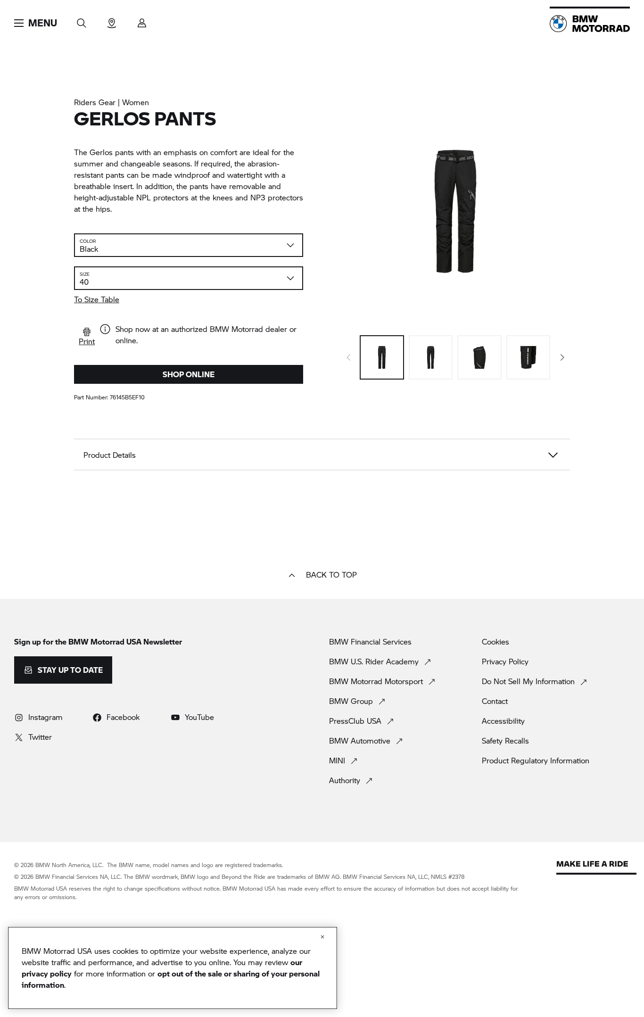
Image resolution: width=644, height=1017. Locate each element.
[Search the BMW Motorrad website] (81, 20)
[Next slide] (562, 357)
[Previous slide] (348, 357)
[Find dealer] (111, 20)
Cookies (495, 642)
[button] (35, 23)
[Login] (142, 20)
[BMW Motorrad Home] (590, 23)
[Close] (322, 936)
